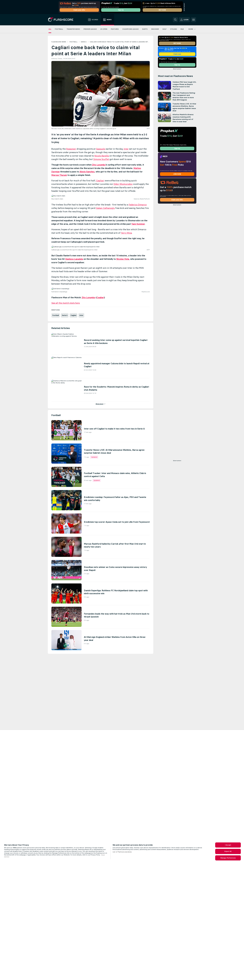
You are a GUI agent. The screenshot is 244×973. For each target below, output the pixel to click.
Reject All (227, 851)
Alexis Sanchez (87, 171)
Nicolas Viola (122, 259)
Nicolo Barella (101, 155)
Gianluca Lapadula (74, 259)
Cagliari (100, 180)
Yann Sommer (138, 224)
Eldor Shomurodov (123, 184)
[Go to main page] (62, 20)
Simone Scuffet (101, 159)
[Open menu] (193, 19)
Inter (126, 148)
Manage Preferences (228, 858)
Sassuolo (100, 148)
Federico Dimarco (138, 204)
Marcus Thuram (59, 175)
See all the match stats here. (65, 303)
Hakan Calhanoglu (105, 208)
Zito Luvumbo (99, 164)
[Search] (175, 19)
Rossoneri (71, 148)
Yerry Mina (126, 232)
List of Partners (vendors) (122, 852)
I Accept (228, 845)
